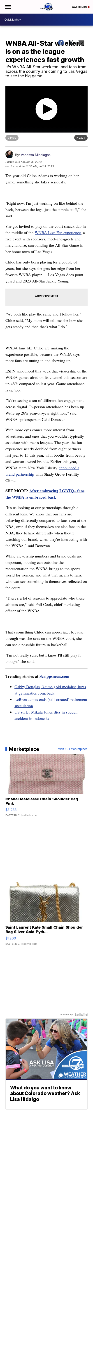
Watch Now (80, 7)
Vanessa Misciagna (36, 155)
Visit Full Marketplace (73, 749)
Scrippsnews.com (54, 676)
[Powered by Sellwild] (81, 1014)
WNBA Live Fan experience (58, 232)
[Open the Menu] (7, 6)
